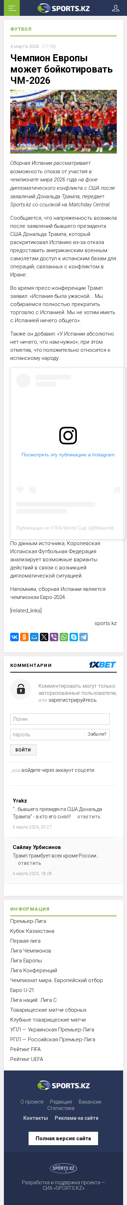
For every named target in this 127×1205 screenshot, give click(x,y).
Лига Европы (26, 960)
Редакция (61, 1102)
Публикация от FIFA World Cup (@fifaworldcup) (69, 528)
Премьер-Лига (28, 921)
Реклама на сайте (76, 1118)
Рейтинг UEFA (26, 1059)
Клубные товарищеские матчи (48, 1020)
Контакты (35, 1118)
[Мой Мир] (34, 637)
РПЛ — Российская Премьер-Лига (52, 1039)
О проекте (31, 1102)
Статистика (60, 1108)
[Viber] (54, 637)
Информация (30, 909)
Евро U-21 (22, 990)
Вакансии (90, 1102)
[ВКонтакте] (14, 637)
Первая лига (25, 941)
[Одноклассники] (24, 637)
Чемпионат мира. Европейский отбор (56, 980)
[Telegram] (83, 637)
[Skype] (73, 637)
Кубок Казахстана (32, 931)
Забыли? (96, 734)
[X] (44, 637)
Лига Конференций (33, 970)
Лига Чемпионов (30, 951)
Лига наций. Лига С (33, 1000)
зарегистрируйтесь (72, 700)
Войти (23, 750)
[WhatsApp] (64, 637)
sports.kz (106, 623)
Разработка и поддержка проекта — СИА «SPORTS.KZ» (63, 1185)
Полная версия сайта (63, 1138)
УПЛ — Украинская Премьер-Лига (52, 1029)
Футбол (21, 29)
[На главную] (63, 8)
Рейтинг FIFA (25, 1049)
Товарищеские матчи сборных (48, 1010)
